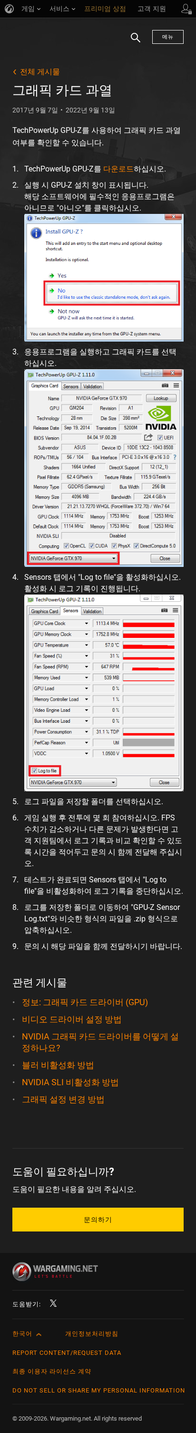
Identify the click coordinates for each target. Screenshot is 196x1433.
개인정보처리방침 (91, 1333)
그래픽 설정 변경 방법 (63, 1099)
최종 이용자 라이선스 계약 (51, 1371)
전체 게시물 (40, 71)
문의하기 (98, 1219)
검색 (132, 42)
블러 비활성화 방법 (58, 1065)
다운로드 (118, 168)
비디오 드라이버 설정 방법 (72, 1019)
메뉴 (168, 37)
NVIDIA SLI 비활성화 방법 (70, 1082)
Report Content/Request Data (66, 1352)
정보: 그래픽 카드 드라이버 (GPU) (85, 1002)
